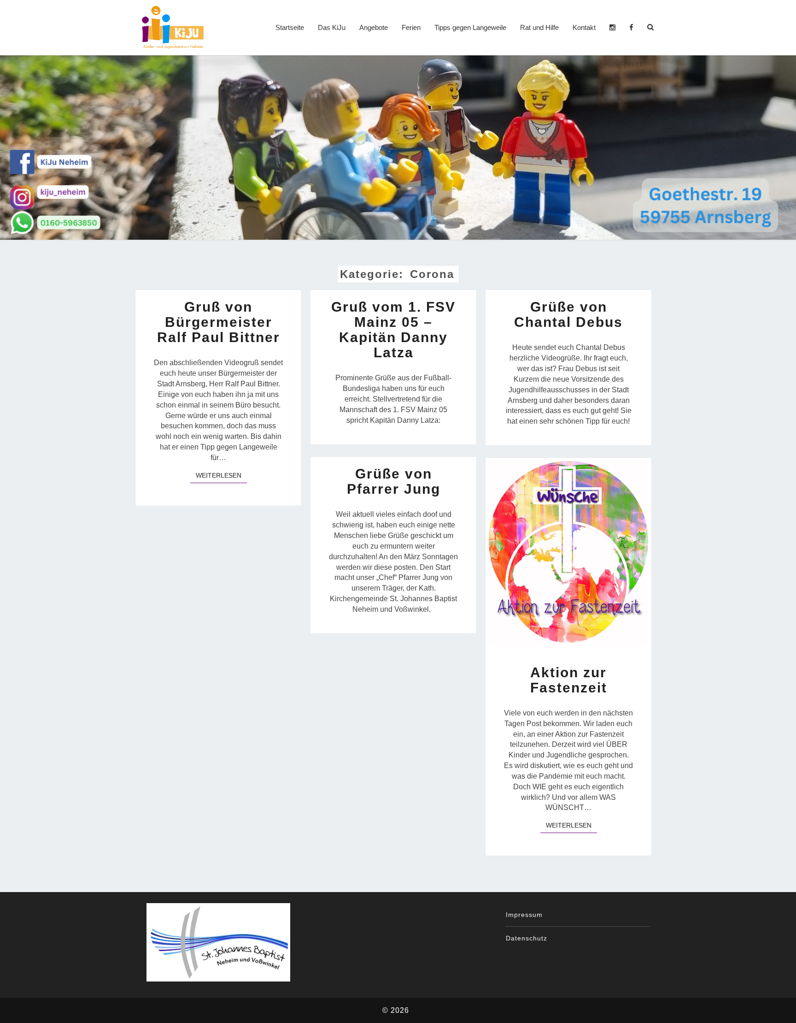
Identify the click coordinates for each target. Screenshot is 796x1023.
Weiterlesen (221, 475)
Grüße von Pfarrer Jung (393, 481)
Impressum (524, 914)
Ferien (411, 27)
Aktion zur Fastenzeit (568, 680)
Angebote (373, 27)
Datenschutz (526, 938)
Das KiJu (331, 27)
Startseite (289, 27)
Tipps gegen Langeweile (470, 27)
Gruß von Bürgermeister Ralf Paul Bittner (218, 322)
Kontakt (584, 27)
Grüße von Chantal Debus (568, 314)
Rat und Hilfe (539, 27)
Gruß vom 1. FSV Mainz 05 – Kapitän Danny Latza (393, 329)
